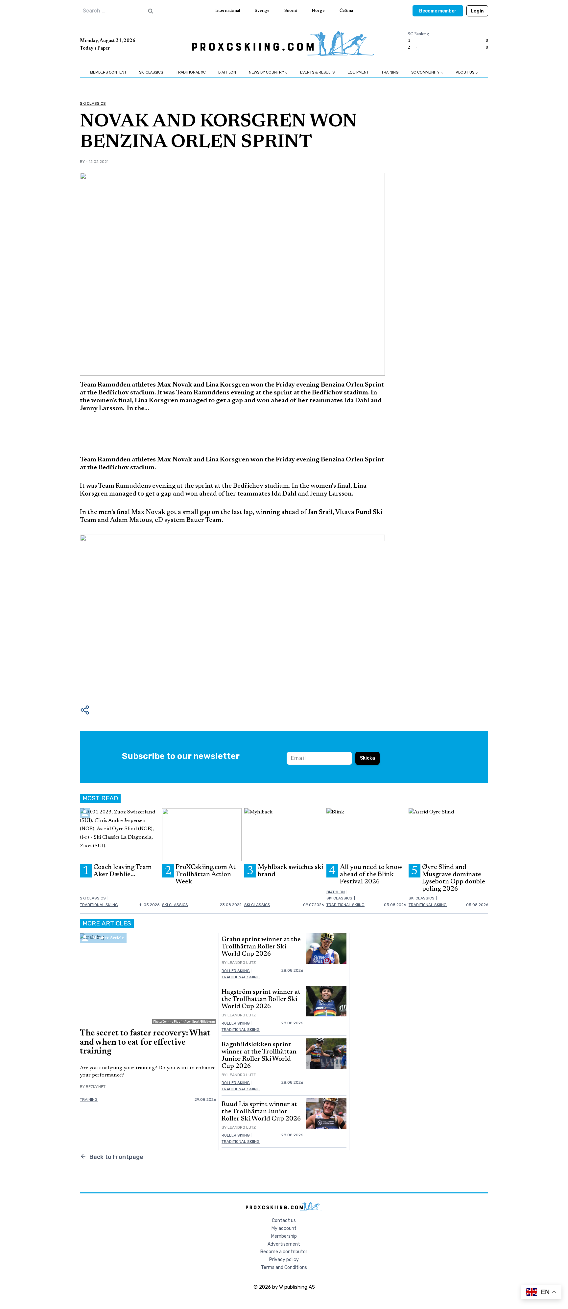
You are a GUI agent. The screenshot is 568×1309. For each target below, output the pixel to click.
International (227, 11)
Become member (438, 11)
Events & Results (317, 72)
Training (390, 72)
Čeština (346, 11)
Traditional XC (191, 72)
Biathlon (227, 72)
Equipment (358, 72)
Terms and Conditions (284, 1267)
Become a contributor (283, 1251)
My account (284, 1228)
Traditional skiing (99, 904)
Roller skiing (236, 970)
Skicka (367, 758)
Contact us (284, 1220)
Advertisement (284, 1244)
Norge (318, 11)
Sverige (262, 11)
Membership (284, 1236)
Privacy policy (284, 1259)
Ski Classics (151, 72)
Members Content (108, 72)
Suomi (290, 11)
